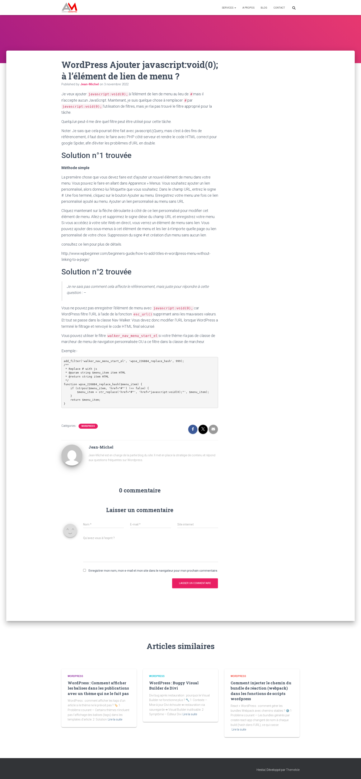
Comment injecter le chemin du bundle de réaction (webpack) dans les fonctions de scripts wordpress (261, 690)
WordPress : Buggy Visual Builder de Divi (174, 685)
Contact (279, 7)
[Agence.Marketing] (69, 7)
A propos (248, 7)
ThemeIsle (293, 769)
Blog (264, 7)
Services (228, 7)
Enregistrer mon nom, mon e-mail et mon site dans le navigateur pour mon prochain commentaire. (153, 570)
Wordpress (88, 426)
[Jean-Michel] (71, 454)
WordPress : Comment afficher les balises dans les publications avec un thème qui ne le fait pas (98, 688)
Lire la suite (115, 719)
